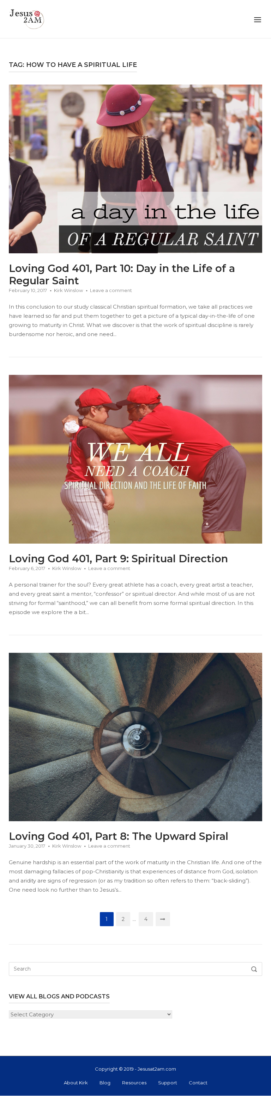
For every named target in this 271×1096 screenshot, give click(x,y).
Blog (105, 1082)
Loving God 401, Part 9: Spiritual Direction (118, 558)
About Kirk (76, 1082)
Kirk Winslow (68, 290)
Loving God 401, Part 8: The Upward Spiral (118, 836)
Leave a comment (111, 290)
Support (167, 1082)
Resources (134, 1082)
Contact (198, 1082)
